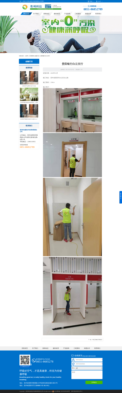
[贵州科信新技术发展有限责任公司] (45, 9)
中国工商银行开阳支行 (97, 339)
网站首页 (26, 14)
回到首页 (25, 348)
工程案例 (78, 14)
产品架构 (67, 14)
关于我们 (36, 14)
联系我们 (98, 14)
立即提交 (94, 382)
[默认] (61, 34)
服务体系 (57, 14)
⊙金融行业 (36, 56)
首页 (27, 56)
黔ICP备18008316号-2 (76, 391)
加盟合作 (88, 14)
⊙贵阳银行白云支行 (45, 56)
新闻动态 (46, 14)
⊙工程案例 (31, 56)
